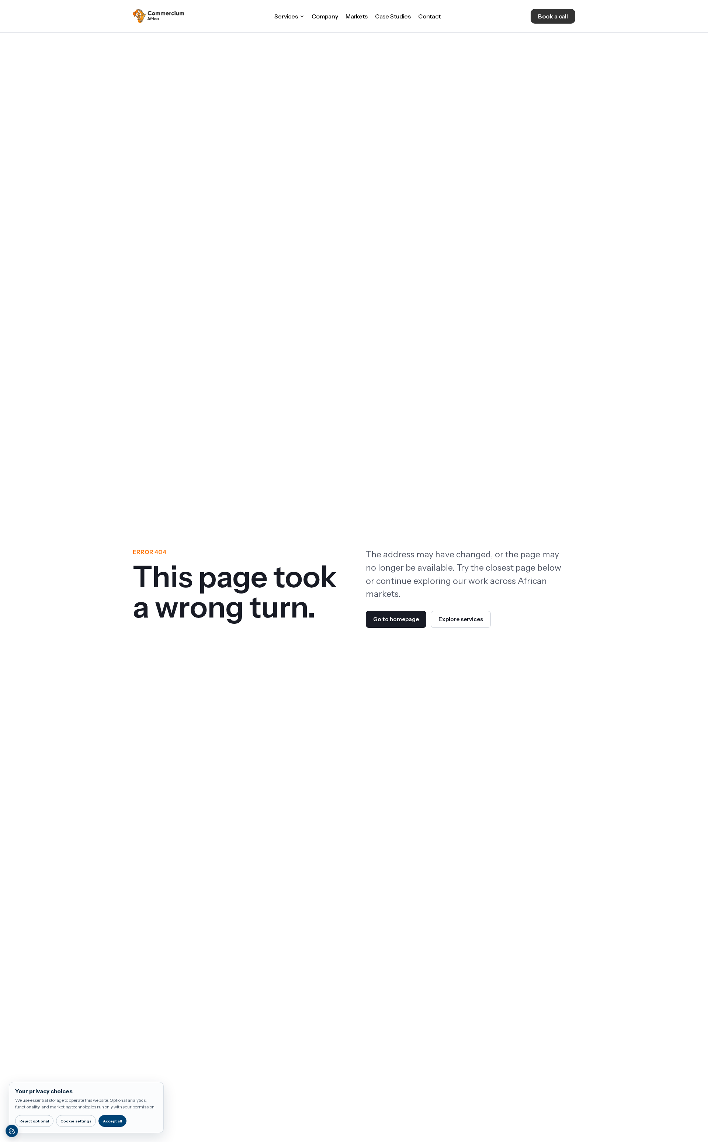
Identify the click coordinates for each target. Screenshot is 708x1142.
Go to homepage (396, 619)
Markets (357, 16)
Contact (429, 16)
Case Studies (393, 16)
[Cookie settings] (12, 1131)
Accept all (112, 1121)
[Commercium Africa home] (158, 16)
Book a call (553, 16)
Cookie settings (75, 1121)
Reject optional (34, 1121)
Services (286, 16)
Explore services (460, 619)
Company (325, 16)
